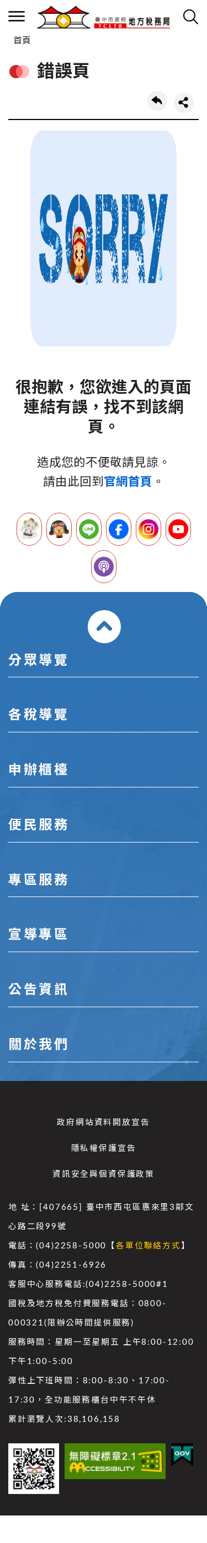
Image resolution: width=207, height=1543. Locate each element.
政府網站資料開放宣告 (103, 1122)
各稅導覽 (38, 715)
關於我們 (38, 1045)
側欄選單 (16, 16)
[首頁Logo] (103, 16)
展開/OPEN (104, 626)
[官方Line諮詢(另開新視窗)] (89, 529)
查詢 (190, 16)
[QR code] (33, 1468)
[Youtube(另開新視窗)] (178, 529)
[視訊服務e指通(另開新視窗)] (59, 529)
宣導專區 (38, 935)
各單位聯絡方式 (148, 1246)
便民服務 (38, 825)
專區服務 (38, 880)
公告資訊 (38, 990)
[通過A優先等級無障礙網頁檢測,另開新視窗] (115, 1461)
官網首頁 (128, 482)
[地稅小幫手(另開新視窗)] (29, 529)
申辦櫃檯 (38, 770)
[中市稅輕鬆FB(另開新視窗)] (118, 529)
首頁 (22, 40)
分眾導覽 (38, 660)
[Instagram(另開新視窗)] (148, 529)
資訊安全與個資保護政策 (103, 1174)
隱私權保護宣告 (103, 1148)
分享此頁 (184, 103)
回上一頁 (157, 101)
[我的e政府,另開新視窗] (182, 1454)
